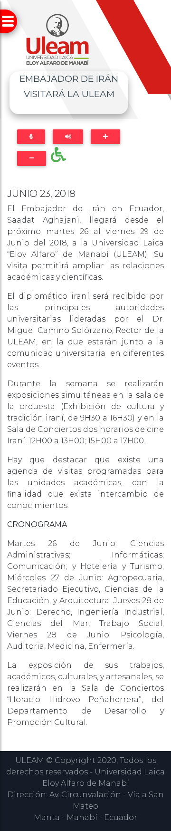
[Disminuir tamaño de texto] (31, 158)
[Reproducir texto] (68, 136)
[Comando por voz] (31, 136)
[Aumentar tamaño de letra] (105, 136)
